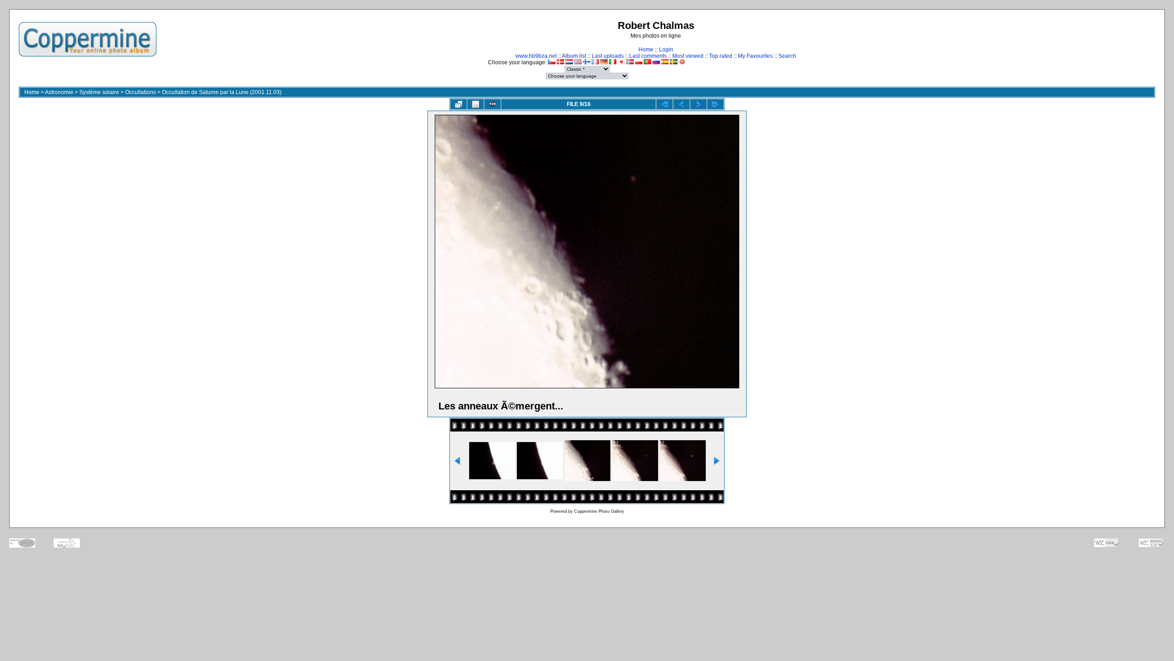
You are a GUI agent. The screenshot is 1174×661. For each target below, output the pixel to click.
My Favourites (755, 56)
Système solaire (99, 92)
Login (666, 49)
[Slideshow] (492, 104)
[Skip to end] (715, 104)
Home (645, 49)
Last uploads (608, 56)
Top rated (720, 56)
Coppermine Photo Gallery (599, 511)
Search (787, 56)
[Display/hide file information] (475, 104)
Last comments (648, 56)
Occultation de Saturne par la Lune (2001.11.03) (222, 92)
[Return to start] (664, 104)
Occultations (140, 92)
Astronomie (59, 92)
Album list (574, 56)
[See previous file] (681, 104)
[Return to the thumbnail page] (458, 104)
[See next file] (698, 104)
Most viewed (687, 56)
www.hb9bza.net (536, 56)
